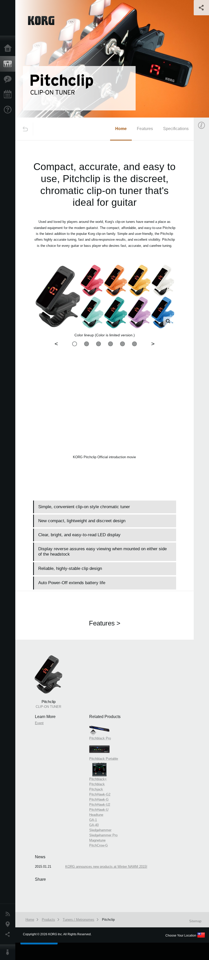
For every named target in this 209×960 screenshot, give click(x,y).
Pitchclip (108, 919)
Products (9, 64)
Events (9, 94)
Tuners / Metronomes (78, 919)
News (9, 914)
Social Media (9, 934)
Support (9, 110)
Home (9, 48)
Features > (104, 623)
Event (39, 723)
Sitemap (195, 921)
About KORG (9, 952)
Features (9, 79)
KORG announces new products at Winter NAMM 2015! (106, 866)
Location (9, 924)
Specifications (176, 128)
